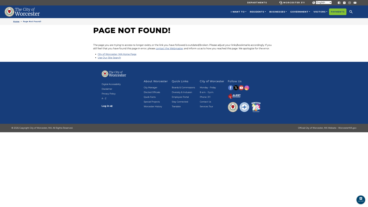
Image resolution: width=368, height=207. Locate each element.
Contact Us (205, 101)
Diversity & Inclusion (182, 92)
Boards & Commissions (183, 87)
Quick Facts (150, 97)
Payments (338, 11)
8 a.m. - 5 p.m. (207, 92)
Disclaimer (107, 89)
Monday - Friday (208, 87)
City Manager (150, 87)
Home (16, 21)
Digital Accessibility (111, 84)
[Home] (25, 9)
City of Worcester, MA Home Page (117, 54)
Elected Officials (152, 92)
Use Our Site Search (109, 57)
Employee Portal (180, 97)
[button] (352, 12)
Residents (257, 11)
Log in (105, 106)
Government (299, 11)
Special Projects (152, 101)
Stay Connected (180, 101)
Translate (176, 106)
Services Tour (206, 106)
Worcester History (153, 106)
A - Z (104, 98)
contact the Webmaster (169, 48)
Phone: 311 (205, 97)
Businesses (277, 11)
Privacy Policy (109, 93)
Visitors (320, 11)
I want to (238, 11)
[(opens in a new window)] (343, 2)
